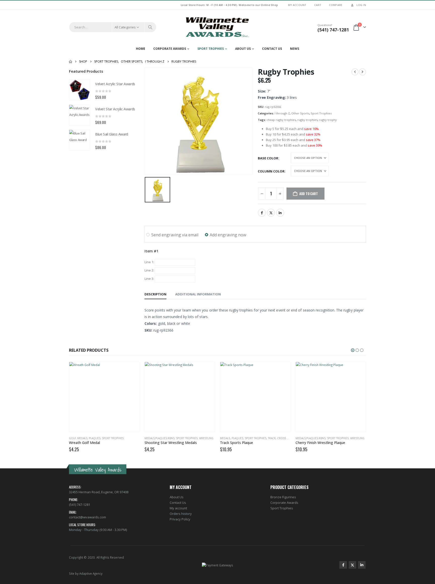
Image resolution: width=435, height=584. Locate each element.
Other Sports (300, 113)
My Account (297, 5)
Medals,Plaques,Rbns (159, 438)
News (294, 49)
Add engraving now (228, 235)
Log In (361, 5)
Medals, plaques (231, 438)
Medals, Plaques (88, 438)
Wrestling (206, 438)
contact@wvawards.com (87, 517)
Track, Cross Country (283, 438)
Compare (336, 5)
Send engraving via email (174, 235)
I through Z (282, 113)
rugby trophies (307, 120)
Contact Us (272, 49)
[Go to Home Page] (70, 61)
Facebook (262, 213)
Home (140, 49)
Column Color (271, 171)
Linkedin (362, 565)
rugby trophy (328, 120)
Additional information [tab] (198, 294)
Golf (72, 438)
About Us (243, 49)
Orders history (181, 513)
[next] (362, 71)
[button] (352, 350)
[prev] (354, 71)
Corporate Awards (169, 49)
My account (178, 508)
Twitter (271, 213)
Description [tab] (155, 294)
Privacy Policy (180, 519)
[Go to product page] (79, 90)
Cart (317, 5)
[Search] (150, 27)
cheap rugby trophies (281, 120)
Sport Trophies (210, 49)
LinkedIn (280, 213)
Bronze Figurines (283, 497)
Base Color (268, 158)
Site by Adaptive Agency (85, 573)
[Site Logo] (217, 27)
